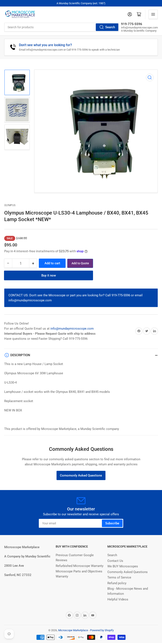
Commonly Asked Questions (127, 572)
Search (110, 27)
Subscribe (112, 523)
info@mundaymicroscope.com (72, 328)
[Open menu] (153, 14)
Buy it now (48, 275)
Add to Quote (80, 263)
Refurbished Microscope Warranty (79, 566)
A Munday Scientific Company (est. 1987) (81, 3)
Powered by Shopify (102, 630)
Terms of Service (119, 577)
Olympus (9, 205)
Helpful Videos (117, 599)
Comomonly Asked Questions (81, 475)
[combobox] (61, 27)
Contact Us (115, 561)
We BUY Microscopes (122, 566)
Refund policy (116, 583)
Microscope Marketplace (73, 630)
